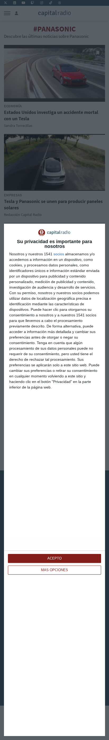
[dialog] (54, 480)
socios (58, 254)
